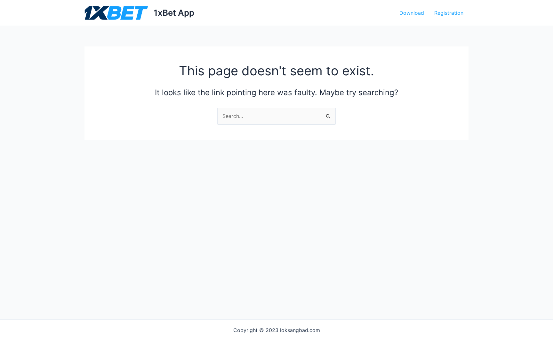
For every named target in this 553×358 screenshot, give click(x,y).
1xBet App (174, 13)
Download (411, 13)
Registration (448, 13)
